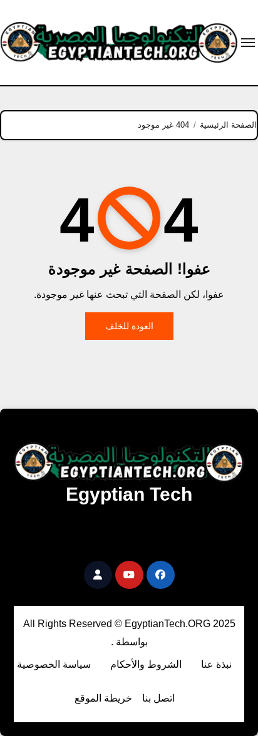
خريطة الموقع (103, 698)
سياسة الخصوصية (54, 664)
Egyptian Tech (129, 494)
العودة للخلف (129, 326)
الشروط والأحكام (146, 664)
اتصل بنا (158, 698)
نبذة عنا (216, 664)
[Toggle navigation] (248, 42)
